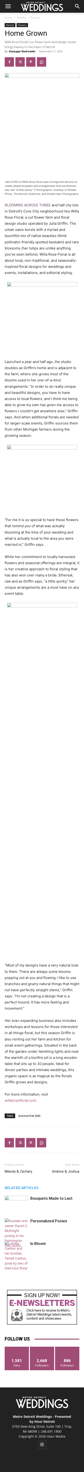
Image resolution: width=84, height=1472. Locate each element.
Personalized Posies (48, 1221)
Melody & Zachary (18, 1171)
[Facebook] (9, 62)
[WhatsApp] (41, 62)
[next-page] (15, 1266)
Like (17, 1348)
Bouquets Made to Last (51, 1198)
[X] (20, 62)
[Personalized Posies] (16, 1233)
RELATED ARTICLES (21, 1188)
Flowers (36, 18)
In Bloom (38, 1243)
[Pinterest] (30, 62)
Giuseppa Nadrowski (22, 51)
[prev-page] (7, 1266)
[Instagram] (42, 1444)
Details (21, 18)
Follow (42, 1348)
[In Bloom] (16, 1258)
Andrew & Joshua (65, 1171)
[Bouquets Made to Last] (16, 1204)
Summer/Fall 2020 (29, 1115)
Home (9, 18)
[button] (7, 6)
